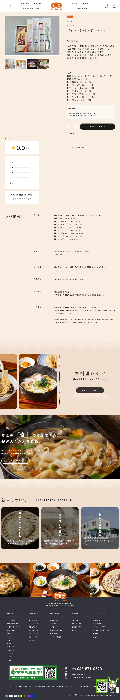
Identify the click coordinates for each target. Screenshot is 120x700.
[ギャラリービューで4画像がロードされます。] (43, 64)
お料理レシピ (54, 627)
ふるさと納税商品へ (56, 637)
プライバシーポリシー (100, 627)
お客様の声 (96, 620)
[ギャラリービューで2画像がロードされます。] (21, 64)
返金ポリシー (97, 637)
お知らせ (53, 623)
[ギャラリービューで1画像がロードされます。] (10, 64)
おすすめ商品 (11, 630)
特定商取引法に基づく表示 (101, 630)
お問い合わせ (97, 623)
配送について (33, 637)
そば (8, 640)
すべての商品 (11, 620)
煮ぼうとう (10, 647)
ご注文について (33, 623)
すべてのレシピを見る (90, 390)
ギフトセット (11, 653)
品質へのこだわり (77, 623)
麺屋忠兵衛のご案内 (56, 630)
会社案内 (74, 630)
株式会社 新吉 (71, 25)
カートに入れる (97, 126)
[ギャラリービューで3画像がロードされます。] (32, 64)
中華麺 (9, 643)
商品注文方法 (33, 627)
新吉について (15, 461)
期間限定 (10, 633)
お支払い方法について (35, 630)
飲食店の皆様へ (55, 633)
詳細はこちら (92, 116)
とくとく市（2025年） (14, 627)
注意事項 (31, 640)
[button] (5, 6)
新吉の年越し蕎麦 (12, 623)
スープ (9, 657)
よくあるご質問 (33, 620)
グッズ (9, 660)
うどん (9, 637)
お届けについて (33, 633)
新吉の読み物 (54, 620)
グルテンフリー (12, 650)
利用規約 (96, 633)
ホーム (69, 21)
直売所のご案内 (76, 627)
